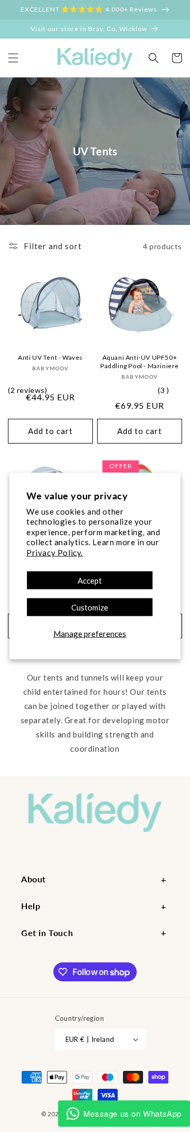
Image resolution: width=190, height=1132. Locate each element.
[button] (13, 58)
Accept (90, 580)
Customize (89, 607)
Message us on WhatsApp (132, 1113)
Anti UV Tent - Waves (50, 357)
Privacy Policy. (54, 552)
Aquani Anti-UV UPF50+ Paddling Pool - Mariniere (139, 361)
